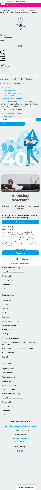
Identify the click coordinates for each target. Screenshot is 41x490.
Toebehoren (9, 96)
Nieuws (5, 304)
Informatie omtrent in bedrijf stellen (18, 101)
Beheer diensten (20, 249)
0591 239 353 (9, 116)
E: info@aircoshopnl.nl (20, 439)
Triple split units (8, 377)
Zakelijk (3, 40)
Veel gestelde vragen (10, 338)
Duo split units (7, 373)
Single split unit (8, 369)
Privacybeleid (24, 263)
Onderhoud (6, 276)
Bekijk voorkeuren (20, 259)
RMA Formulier (8, 353)
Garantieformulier (9, 325)
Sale (3, 289)
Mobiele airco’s (8, 381)
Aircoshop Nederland (20, 426)
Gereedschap (7, 280)
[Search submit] (38, 119)
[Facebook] (18, 451)
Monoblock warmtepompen (13, 272)
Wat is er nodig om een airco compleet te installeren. (18, 343)
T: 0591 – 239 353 (20, 441)
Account (3, 35)
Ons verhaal (6, 300)
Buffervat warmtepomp (11, 268)
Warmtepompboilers (12, 93)
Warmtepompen (10, 90)
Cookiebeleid (15, 263)
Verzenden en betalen (10, 321)
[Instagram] (22, 451)
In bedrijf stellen (8, 330)
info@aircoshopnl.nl (12, 113)
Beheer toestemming (26, 487)
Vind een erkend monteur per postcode (17, 348)
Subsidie (5, 317)
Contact (5, 309)
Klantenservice (6, 38)
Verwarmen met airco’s (11, 385)
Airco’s (7, 87)
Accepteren (20, 253)
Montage (5, 334)
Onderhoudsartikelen (13, 98)
